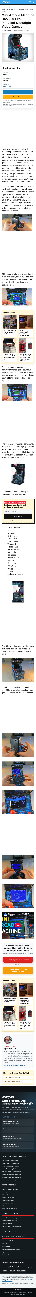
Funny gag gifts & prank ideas (10, 1166)
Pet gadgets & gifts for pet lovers (11, 1177)
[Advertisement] (18, 129)
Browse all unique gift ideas (13, 1081)
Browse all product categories (10, 1180)
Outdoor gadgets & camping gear (11, 1171)
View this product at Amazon (18, 960)
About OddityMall (7, 1223)
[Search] (33, 2)
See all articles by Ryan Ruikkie (14, 1065)
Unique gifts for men (7, 1192)
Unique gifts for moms (8, 1200)
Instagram (28, 1267)
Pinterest (20, 1267)
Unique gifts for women (8, 1194)
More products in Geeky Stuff (13, 1077)
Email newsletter (21, 1270)
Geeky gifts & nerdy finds (9, 1169)
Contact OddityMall (7, 1241)
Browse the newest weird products (12, 1217)
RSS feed (12, 1270)
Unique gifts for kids (7, 1203)
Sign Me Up (18, 517)
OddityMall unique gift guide (10, 1189)
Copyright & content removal (10, 1252)
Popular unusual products (9, 1220)
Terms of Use (5, 1243)
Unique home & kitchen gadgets (11, 1163)
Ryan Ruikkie (7, 30)
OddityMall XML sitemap (9, 1254)
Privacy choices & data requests (11, 1249)
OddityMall (8, 1097)
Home (3, 7)
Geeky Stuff (9, 7)
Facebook (5, 1267)
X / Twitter (13, 1267)
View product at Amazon (18, 92)
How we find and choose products (11, 1226)
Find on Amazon (18, 96)
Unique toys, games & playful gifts (11, 1174)
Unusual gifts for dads (8, 1197)
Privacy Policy (6, 1246)
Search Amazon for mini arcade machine (18, 970)
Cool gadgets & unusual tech (10, 1160)
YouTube (5, 1270)
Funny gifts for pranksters (9, 1208)
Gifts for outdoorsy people (9, 1206)
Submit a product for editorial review (12, 1231)
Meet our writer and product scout (11, 1229)
